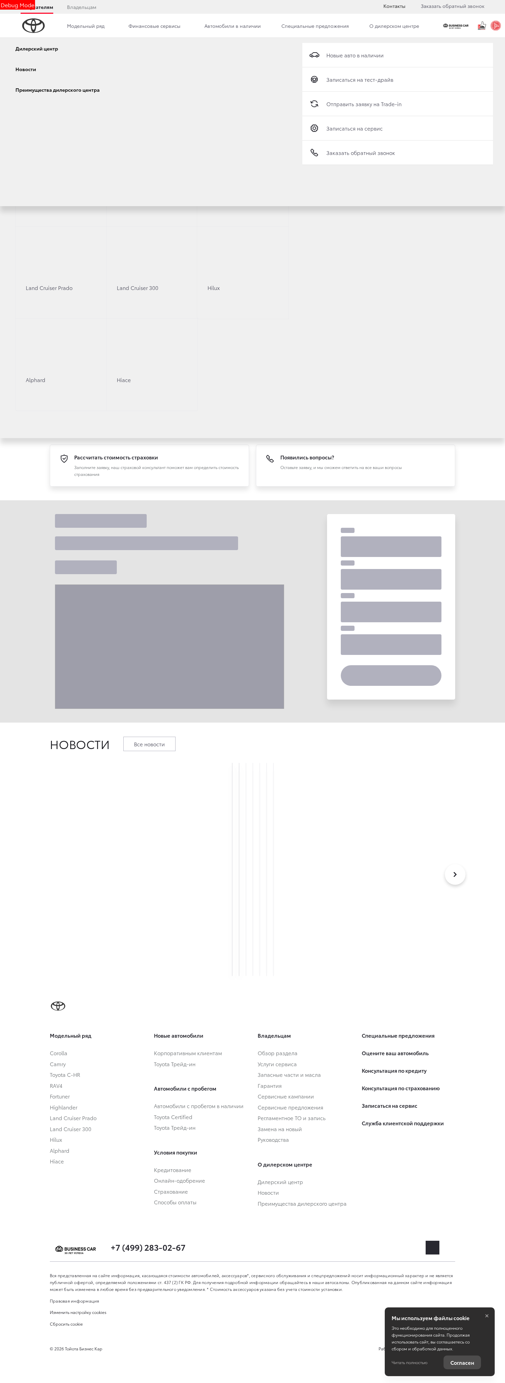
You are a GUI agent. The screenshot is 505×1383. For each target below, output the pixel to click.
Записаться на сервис (354, 128)
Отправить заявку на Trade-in (364, 104)
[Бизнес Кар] (456, 26)
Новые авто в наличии (355, 55)
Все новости (149, 744)
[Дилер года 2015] (482, 26)
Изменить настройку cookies (78, 1312)
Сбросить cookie (66, 1324)
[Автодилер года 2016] (496, 26)
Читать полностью (409, 1362)
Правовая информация (74, 1301)
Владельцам (81, 6)
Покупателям (37, 6)
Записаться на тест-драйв (359, 79)
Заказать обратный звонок (452, 5)
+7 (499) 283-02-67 (148, 1247)
